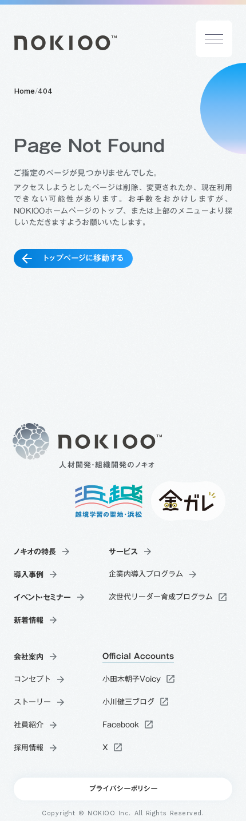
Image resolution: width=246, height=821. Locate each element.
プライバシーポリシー (123, 789)
